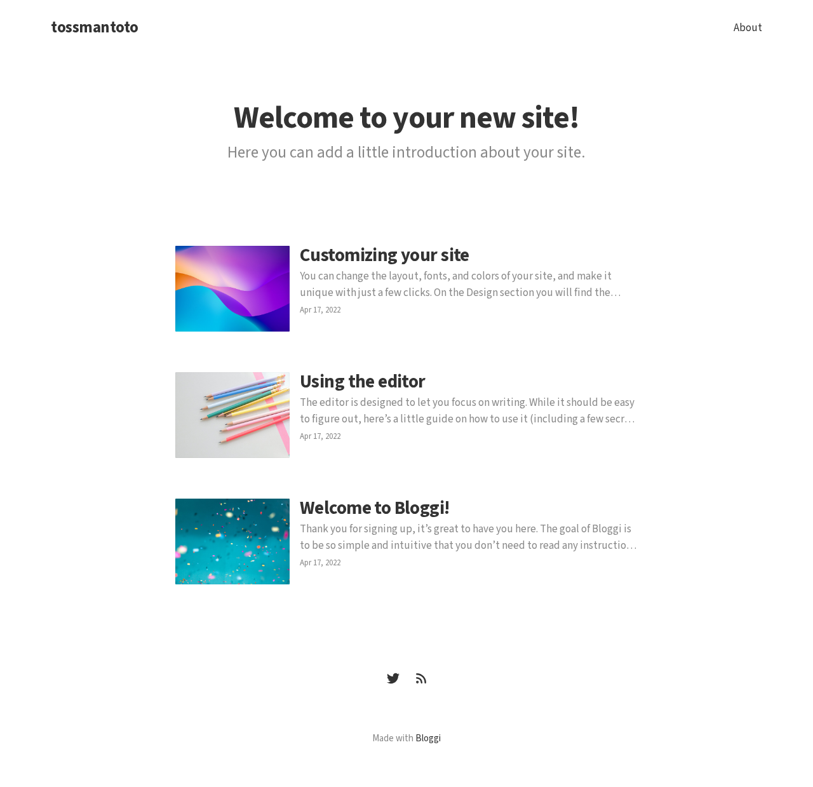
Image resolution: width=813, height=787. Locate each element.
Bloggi (428, 738)
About (748, 28)
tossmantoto (94, 28)
